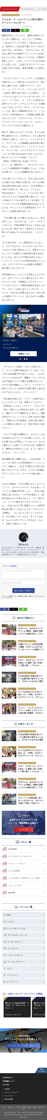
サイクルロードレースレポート (20, 856)
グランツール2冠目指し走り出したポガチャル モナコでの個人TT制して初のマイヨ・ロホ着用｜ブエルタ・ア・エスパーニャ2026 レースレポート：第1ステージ (30, 800)
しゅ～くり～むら (15, 885)
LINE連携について (8, 1081)
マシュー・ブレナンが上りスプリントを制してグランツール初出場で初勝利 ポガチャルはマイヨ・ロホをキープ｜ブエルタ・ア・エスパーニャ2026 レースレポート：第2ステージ (30, 710)
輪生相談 (11, 893)
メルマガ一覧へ (23, 829)
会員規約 (7, 1089)
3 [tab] (24, 359)
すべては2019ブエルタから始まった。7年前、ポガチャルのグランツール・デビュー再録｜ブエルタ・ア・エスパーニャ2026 (30, 753)
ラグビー (11, 921)
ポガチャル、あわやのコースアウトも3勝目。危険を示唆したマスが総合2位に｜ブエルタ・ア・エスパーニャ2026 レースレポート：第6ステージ (30, 784)
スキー (9, 968)
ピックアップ (12, 981)
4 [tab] (26, 359)
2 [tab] (22, 359)
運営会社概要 (8, 1099)
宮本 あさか (28, 26)
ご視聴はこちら (23, 354)
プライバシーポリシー (11, 1092)
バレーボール (13, 948)
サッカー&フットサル (16, 928)
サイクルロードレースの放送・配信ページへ (23, 1046)
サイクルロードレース (9, 9)
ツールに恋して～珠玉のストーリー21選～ (24, 878)
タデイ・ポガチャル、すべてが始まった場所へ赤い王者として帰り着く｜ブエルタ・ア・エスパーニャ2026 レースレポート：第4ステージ (30, 769)
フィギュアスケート (16, 961)
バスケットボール (15, 955)
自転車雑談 (12, 849)
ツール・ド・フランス (16, 863)
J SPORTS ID (6, 1077)
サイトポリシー (9, 1096)
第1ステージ (9, 1008)
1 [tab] (20, 359)
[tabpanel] (23, 335)
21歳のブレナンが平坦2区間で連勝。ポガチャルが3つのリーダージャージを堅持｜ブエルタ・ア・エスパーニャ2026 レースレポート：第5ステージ (30, 647)
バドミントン (12, 975)
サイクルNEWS (14, 871)
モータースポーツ (27, 9)
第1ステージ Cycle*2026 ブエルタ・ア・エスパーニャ (17, 1004)
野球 (9, 915)
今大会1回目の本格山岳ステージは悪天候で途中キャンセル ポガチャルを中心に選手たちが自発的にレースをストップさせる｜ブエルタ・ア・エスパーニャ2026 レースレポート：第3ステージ (30, 737)
